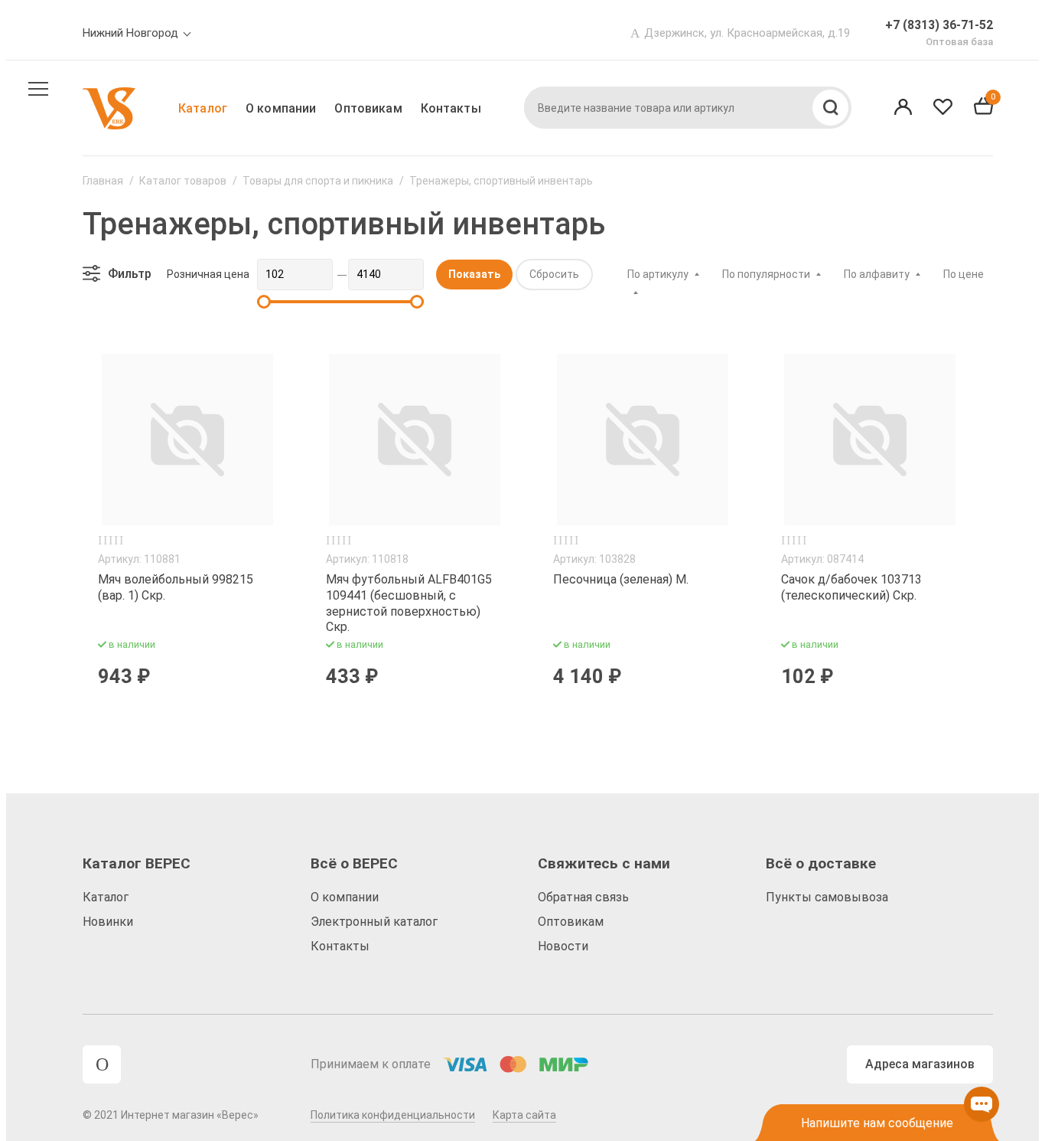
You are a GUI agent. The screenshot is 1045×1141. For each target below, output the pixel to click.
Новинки (108, 921)
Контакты (451, 108)
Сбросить (554, 274)
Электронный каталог (374, 921)
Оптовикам (368, 108)
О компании (281, 108)
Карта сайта (524, 1115)
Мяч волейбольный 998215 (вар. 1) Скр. (175, 587)
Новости (563, 946)
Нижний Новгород (130, 33)
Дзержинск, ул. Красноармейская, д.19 (747, 33)
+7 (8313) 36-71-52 (939, 25)
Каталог (202, 108)
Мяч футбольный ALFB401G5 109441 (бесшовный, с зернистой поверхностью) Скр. (409, 603)
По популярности (766, 274)
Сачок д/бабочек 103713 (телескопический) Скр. (851, 587)
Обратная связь (583, 897)
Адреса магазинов (920, 1064)
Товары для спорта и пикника (318, 181)
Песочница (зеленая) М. (621, 579)
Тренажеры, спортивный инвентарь (501, 181)
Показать (474, 274)
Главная (103, 181)
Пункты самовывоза (827, 897)
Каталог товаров (182, 181)
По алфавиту (877, 274)
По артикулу (658, 274)
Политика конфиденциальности (393, 1115)
